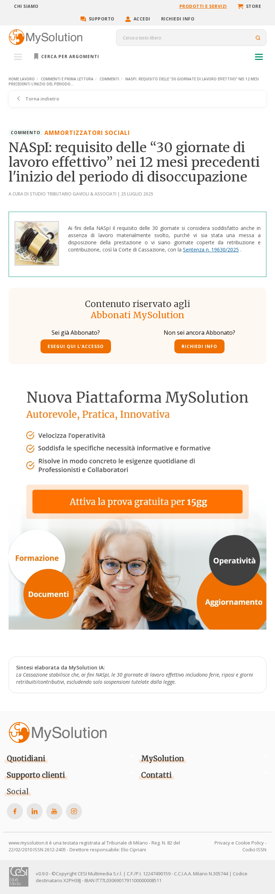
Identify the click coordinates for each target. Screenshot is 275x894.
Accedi (142, 19)
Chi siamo (26, 6)
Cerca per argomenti (69, 56)
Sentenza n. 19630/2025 (211, 249)
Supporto (102, 19)
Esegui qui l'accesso (76, 346)
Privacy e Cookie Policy (239, 842)
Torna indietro (41, 98)
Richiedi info (178, 19)
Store (253, 6)
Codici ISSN (254, 849)
